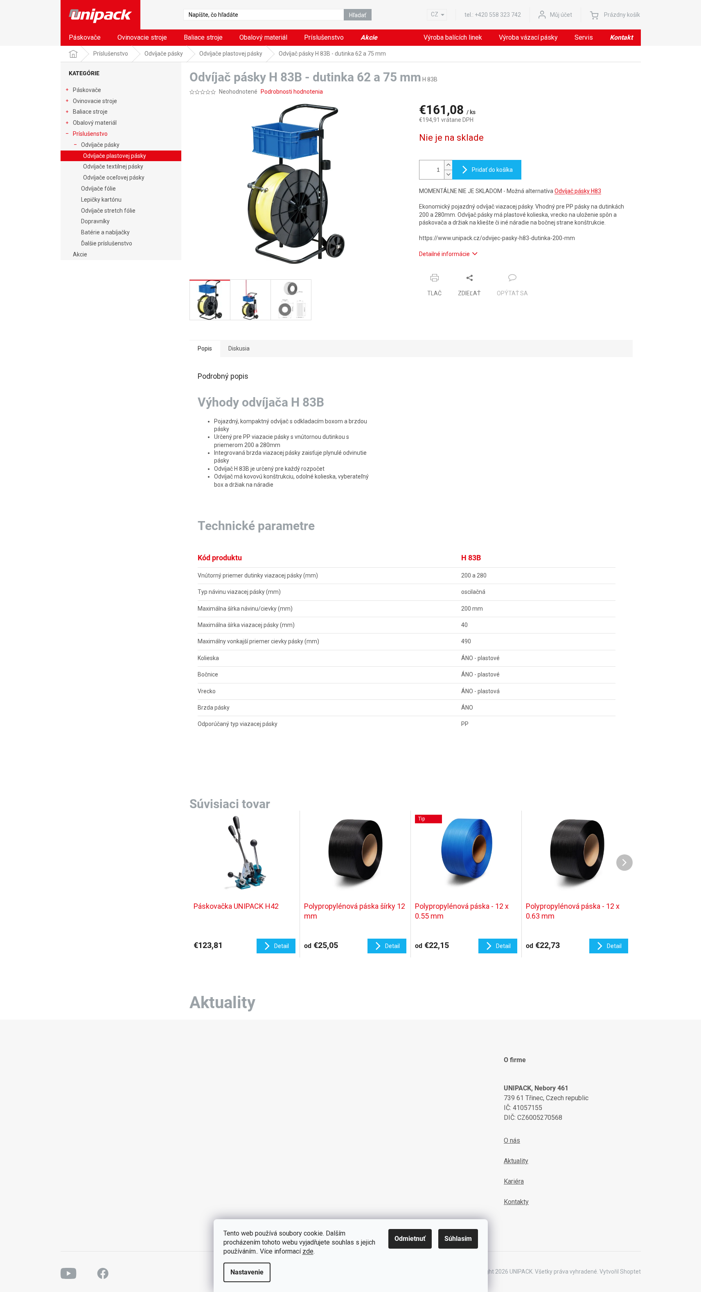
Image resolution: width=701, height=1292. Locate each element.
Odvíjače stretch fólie (108, 210)
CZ (434, 14)
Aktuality (516, 1161)
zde (307, 1251)
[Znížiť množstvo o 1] (448, 174)
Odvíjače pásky (100, 145)
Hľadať (357, 15)
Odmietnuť (410, 1239)
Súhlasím (458, 1239)
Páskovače (87, 90)
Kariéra (514, 1181)
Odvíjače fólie (98, 188)
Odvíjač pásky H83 (577, 191)
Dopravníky (95, 221)
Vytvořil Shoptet (620, 1271)
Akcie (80, 254)
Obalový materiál (95, 122)
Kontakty (516, 1202)
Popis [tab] (205, 348)
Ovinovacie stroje (95, 101)
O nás (512, 1140)
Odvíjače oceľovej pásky (113, 177)
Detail (281, 946)
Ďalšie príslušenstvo (106, 243)
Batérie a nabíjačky (105, 232)
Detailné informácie (444, 254)
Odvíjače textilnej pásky (113, 166)
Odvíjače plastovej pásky (114, 156)
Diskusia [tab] (239, 348)
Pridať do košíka (492, 169)
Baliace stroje (90, 111)
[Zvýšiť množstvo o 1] (448, 165)
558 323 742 (498, 14)
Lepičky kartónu (101, 199)
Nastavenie (247, 1272)
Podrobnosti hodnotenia (292, 91)
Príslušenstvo (90, 133)
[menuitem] (85, 37)
